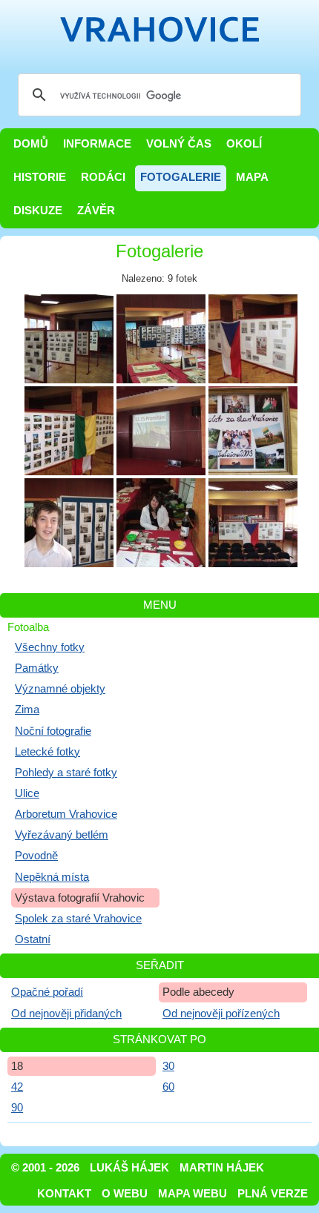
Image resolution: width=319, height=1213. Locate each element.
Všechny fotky (50, 647)
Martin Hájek (222, 1168)
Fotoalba (28, 627)
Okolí (244, 144)
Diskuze (37, 211)
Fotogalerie (180, 177)
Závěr (96, 211)
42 (17, 1087)
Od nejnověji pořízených (221, 1013)
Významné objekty (60, 689)
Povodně (36, 856)
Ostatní (32, 939)
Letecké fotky (47, 752)
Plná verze (272, 1194)
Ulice (27, 793)
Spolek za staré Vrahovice (78, 919)
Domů (30, 144)
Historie (39, 177)
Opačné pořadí (47, 992)
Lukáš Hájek (129, 1168)
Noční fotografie (53, 731)
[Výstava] (69, 339)
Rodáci (103, 177)
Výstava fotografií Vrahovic (80, 898)
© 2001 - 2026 (45, 1168)
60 (168, 1087)
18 (17, 1066)
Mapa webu (192, 1194)
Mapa (252, 177)
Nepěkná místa (52, 877)
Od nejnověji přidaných (66, 1013)
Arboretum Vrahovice (66, 814)
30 (168, 1066)
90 (17, 1108)
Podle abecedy (198, 992)
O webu (125, 1194)
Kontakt (64, 1194)
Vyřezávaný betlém (61, 835)
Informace (97, 144)
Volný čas (178, 144)
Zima (27, 709)
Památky (37, 668)
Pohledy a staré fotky (66, 773)
